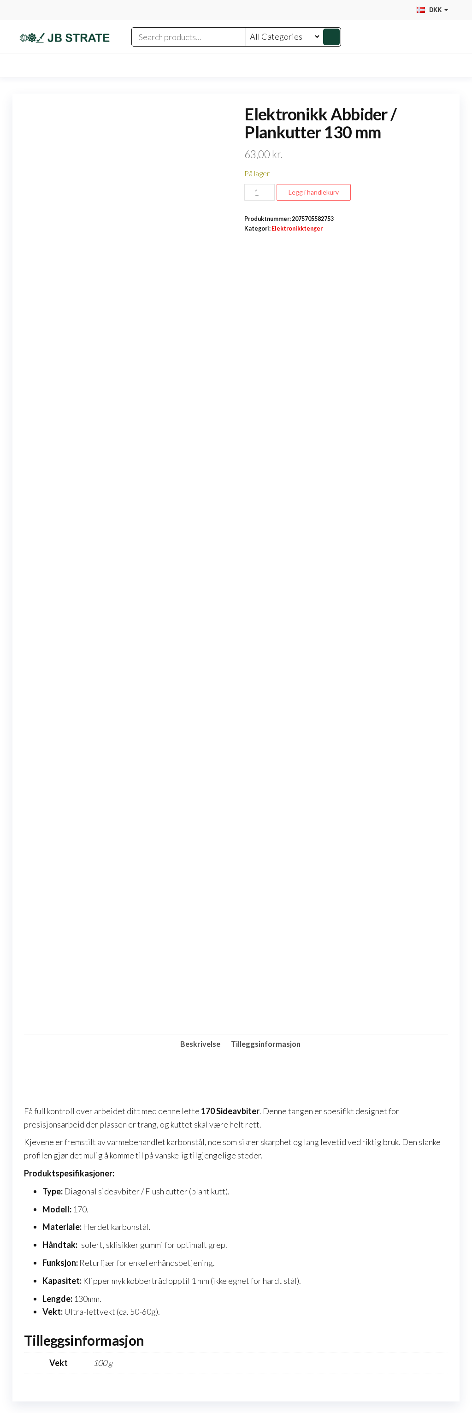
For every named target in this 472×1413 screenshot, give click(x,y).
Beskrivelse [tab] (200, 1043)
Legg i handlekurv (314, 192)
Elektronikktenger (297, 228)
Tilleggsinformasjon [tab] (266, 1043)
